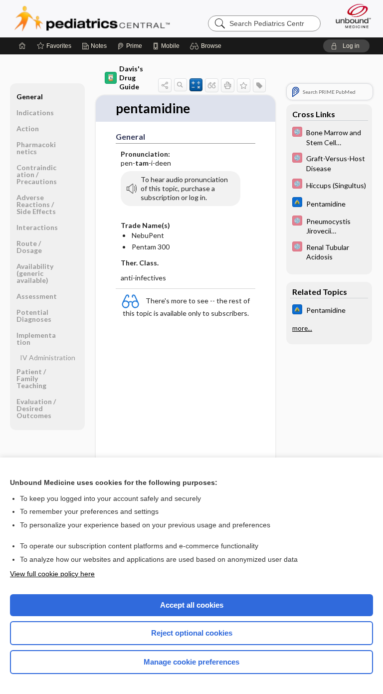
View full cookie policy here (52, 574)
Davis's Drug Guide (131, 77)
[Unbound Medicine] (350, 15)
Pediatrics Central (92, 18)
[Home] (22, 45)
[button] (207, 45)
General (29, 96)
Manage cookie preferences (191, 662)
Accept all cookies (191, 605)
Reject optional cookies (191, 633)
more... (302, 328)
